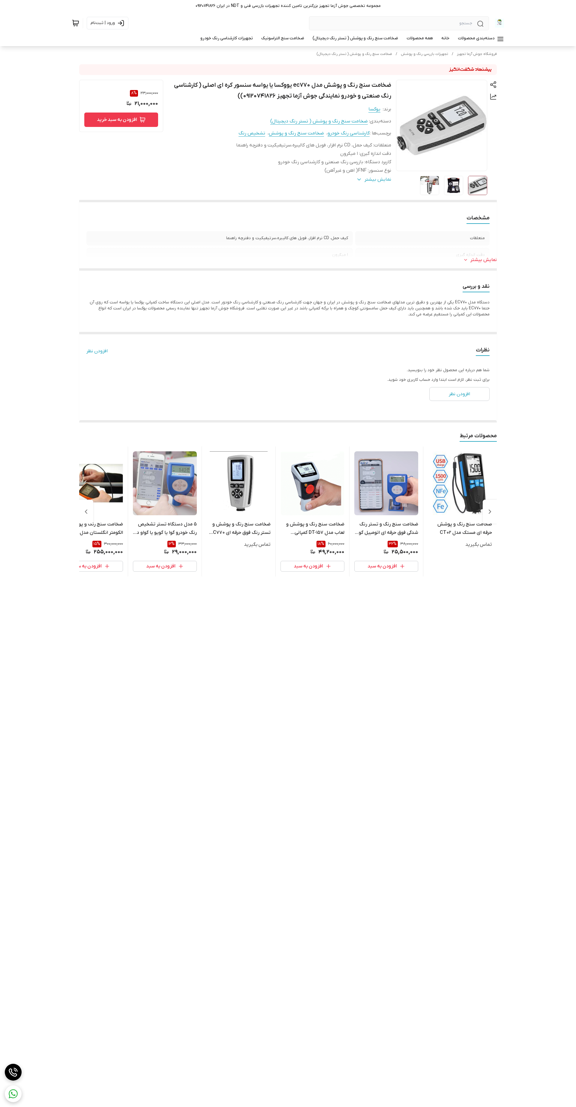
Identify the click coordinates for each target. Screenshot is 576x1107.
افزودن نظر (97, 351)
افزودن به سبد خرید (117, 120)
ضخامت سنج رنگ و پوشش (296, 133)
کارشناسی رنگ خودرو (349, 133)
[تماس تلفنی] (13, 1072)
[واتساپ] (13, 1093)
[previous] (490, 512)
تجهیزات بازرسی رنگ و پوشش (424, 54)
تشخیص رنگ (251, 133)
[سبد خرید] (75, 23)
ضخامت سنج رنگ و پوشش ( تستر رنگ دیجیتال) (354, 54)
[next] (86, 512)
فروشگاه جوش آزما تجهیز (477, 54)
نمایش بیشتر (483, 260)
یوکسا (374, 109)
